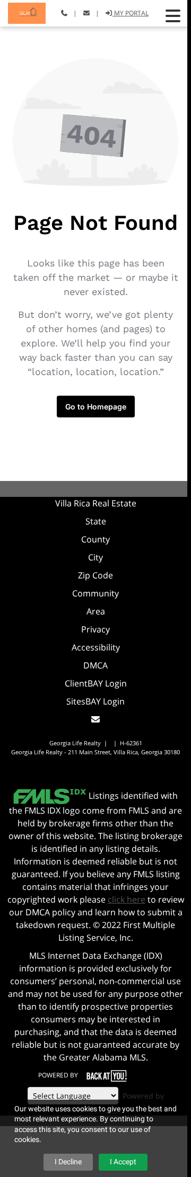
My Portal (130, 12)
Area (95, 611)
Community (95, 593)
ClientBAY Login (96, 683)
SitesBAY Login (95, 701)
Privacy (95, 629)
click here (126, 899)
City (95, 557)
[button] (173, 16)
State (95, 521)
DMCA (95, 665)
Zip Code (95, 575)
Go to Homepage (95, 406)
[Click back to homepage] (23, 12)
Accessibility (96, 647)
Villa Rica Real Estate (95, 503)
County (95, 539)
